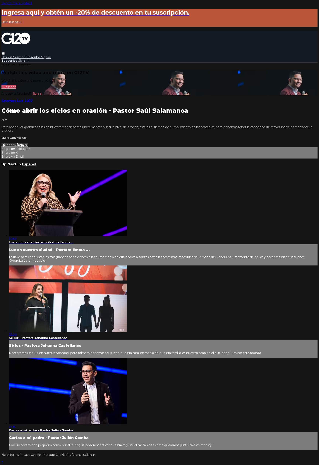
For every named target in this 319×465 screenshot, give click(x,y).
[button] (3, 53)
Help (5, 455)
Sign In (23, 60)
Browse (7, 57)
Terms (14, 455)
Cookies (37, 455)
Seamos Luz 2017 (17, 101)
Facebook (9, 145)
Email (24, 145)
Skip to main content (16, 3)
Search (18, 57)
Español (29, 164)
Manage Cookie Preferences (64, 455)
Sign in (46, 57)
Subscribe (8, 87)
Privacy (25, 455)
